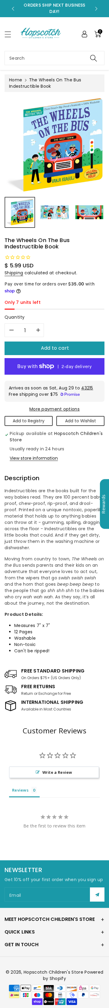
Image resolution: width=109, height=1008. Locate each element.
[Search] (93, 58)
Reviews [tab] (20, 790)
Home (15, 80)
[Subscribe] (97, 894)
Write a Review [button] (57, 772)
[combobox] (54, 58)
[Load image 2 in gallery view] (54, 212)
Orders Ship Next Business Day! (54, 8)
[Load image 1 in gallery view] (20, 212)
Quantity (15, 317)
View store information (34, 458)
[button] (11, 34)
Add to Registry (29, 421)
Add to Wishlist (80, 421)
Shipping (14, 273)
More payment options (54, 409)
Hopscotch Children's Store (53, 972)
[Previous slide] (13, 8)
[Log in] (84, 34)
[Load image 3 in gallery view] (89, 212)
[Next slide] (96, 8)
